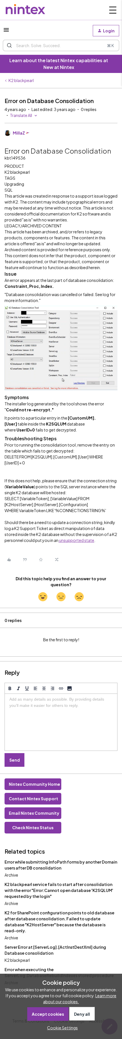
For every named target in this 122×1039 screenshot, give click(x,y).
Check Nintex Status (33, 827)
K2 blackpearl (21, 80)
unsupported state (76, 540)
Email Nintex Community (34, 813)
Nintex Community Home (34, 784)
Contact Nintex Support (33, 798)
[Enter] (9, 45)
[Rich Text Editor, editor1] (61, 722)
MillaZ (19, 132)
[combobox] (61, 45)
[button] (6, 31)
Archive (11, 874)
